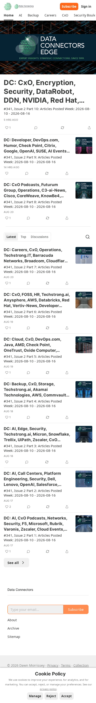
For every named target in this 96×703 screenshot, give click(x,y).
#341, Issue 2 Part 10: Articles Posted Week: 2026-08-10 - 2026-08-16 (47, 111)
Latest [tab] (11, 237)
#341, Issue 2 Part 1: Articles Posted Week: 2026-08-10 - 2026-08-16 (33, 537)
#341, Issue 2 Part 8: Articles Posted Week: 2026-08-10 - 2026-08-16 (33, 204)
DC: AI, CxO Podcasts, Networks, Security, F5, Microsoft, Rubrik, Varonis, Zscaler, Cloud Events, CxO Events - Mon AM (35, 524)
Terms (66, 665)
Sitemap (13, 636)
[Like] (7, 173)
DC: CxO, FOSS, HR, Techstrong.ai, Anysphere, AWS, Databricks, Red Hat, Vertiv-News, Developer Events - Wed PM (37, 300)
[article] (48, 75)
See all (13, 562)
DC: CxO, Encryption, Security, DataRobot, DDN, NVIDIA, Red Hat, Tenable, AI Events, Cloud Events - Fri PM (47, 91)
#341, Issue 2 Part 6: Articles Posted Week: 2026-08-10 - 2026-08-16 (33, 314)
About (12, 620)
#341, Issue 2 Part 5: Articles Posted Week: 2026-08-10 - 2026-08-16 (33, 358)
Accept (66, 696)
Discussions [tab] (39, 237)
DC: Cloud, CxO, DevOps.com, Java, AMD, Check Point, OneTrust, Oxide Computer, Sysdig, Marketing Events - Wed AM (35, 345)
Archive (13, 628)
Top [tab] (23, 237)
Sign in (86, 6)
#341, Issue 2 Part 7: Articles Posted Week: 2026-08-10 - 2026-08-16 (33, 269)
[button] (8, 15)
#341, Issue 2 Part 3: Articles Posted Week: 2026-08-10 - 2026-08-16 (33, 448)
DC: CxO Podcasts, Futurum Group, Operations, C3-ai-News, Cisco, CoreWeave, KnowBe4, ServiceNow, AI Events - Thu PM (35, 190)
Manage (35, 696)
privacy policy (48, 689)
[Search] (87, 236)
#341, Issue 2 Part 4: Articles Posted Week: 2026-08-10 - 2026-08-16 (33, 403)
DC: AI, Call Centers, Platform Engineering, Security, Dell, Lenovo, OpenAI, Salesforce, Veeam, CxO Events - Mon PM (33, 479)
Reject (51, 696)
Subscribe (69, 6)
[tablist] (27, 236)
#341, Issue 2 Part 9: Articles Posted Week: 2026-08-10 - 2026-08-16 (33, 159)
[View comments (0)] (36, 127)
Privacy (52, 665)
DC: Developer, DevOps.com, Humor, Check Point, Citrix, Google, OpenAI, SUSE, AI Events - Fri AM (36, 146)
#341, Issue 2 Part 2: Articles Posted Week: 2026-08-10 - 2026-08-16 (33, 492)
